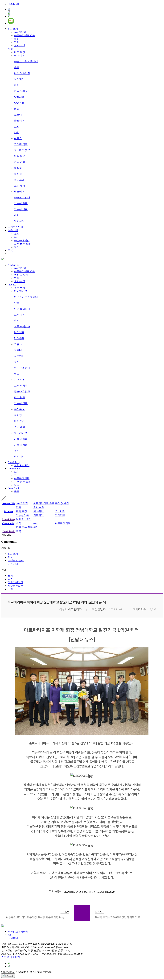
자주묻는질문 (15, 585)
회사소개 (13, 28)
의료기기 (38, 515)
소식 (16, 233)
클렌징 (18, 173)
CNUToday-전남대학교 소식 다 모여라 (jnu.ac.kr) (89, 891)
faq (9, 934)
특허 (16, 38)
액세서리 (19, 221)
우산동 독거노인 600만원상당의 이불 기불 (117, 914)
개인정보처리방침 (18, 931)
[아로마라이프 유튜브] (9, 9)
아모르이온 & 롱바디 (26, 61)
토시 (16, 126)
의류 (16, 108)
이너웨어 (19, 55)
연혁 (16, 42)
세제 (16, 215)
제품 (10, 48)
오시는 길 (19, 45)
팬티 (16, 85)
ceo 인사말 (20, 32)
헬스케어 (19, 191)
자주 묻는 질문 (22, 243)
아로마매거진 (21, 240)
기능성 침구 (21, 162)
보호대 (18, 114)
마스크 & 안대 (22, 197)
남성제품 (19, 97)
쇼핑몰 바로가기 (10, 957)
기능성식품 (22, 515)
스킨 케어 (19, 185)
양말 (16, 132)
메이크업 (19, 179)
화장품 (18, 168)
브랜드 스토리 (16, 560)
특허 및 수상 (21, 274)
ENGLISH (13, 4)
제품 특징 (19, 52)
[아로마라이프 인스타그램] (9, 16)
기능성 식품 (21, 209)
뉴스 (16, 237)
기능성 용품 (21, 203)
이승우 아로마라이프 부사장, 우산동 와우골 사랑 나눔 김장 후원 (40, 914)
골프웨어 (19, 120)
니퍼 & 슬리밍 (22, 73)
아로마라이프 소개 (24, 35)
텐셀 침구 (19, 156)
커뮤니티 (13, 230)
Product (12, 284)
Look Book (13, 488)
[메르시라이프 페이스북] (9, 13)
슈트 (16, 67)
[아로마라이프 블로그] (11, 23)
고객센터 (13, 937)
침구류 (18, 138)
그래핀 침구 (21, 144)
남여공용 (19, 102)
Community (14, 468)
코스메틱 (60, 511)
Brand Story (14, 462)
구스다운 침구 (22, 150)
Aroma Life (14, 265)
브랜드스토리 (15, 227)
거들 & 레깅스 (22, 91)
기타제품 (60, 515)
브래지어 (19, 79)
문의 (16, 247)
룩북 (10, 250)
